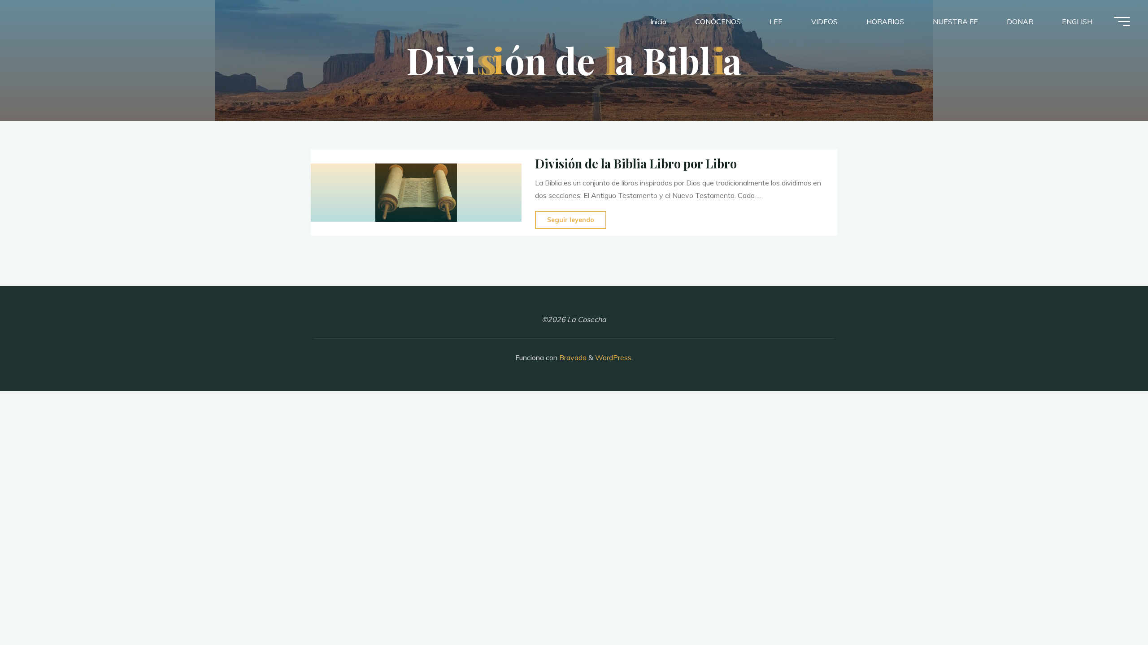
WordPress (613, 357)
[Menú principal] (1122, 21)
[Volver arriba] (1113, 610)
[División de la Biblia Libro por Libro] (416, 192)
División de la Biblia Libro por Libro (636, 163)
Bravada (572, 357)
